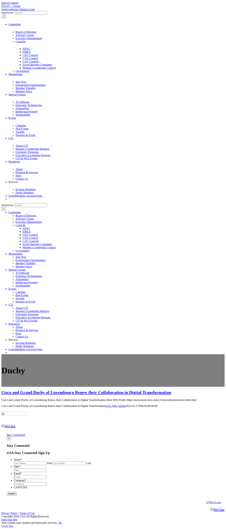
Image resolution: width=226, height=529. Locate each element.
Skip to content (9, 2)
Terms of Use (27, 513)
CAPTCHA (20, 487)
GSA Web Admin (116, 405)
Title (17, 466)
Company (20, 480)
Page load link (9, 519)
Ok (60, 522)
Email (18, 473)
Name (18, 459)
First (49, 463)
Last (88, 463)
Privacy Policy (9, 513)
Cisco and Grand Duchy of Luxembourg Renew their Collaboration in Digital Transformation (86, 392)
